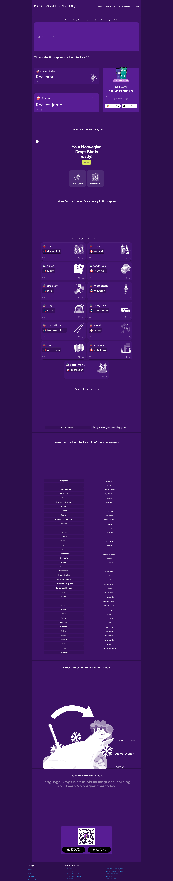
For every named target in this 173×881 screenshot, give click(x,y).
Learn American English (114, 869)
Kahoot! (120, 6)
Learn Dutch (68, 879)
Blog (114, 6)
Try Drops (31, 876)
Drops (100, 6)
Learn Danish (110, 876)
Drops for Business (35, 880)
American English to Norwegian (78, 20)
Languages (107, 6)
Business (127, 6)
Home (58, 20)
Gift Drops (135, 6)
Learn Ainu (68, 869)
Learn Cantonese (112, 874)
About (30, 870)
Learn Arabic (68, 871)
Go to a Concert (101, 20)
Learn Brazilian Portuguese (115, 871)
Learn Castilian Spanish (72, 876)
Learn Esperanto (111, 879)
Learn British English (71, 874)
